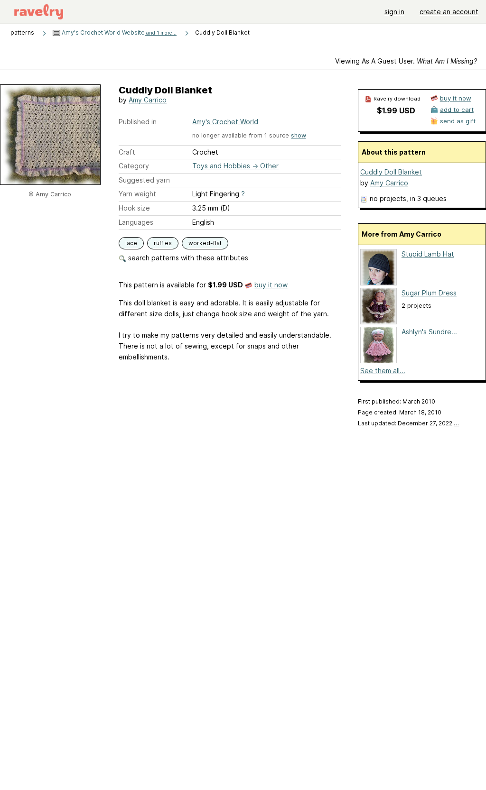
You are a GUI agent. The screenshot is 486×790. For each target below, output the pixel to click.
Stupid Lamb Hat (428, 254)
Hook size (134, 208)
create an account (449, 12)
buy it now (271, 285)
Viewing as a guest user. (406, 61)
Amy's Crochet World (225, 122)
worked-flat (205, 243)
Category (134, 166)
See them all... (382, 371)
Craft (127, 152)
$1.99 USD (396, 110)
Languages (136, 222)
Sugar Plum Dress (429, 293)
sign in (394, 12)
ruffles (163, 243)
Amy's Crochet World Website (118, 32)
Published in (138, 122)
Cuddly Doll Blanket (391, 172)
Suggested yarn (144, 180)
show (298, 135)
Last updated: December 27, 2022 (408, 423)
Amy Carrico (148, 100)
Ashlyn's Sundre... (429, 332)
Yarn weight (137, 194)
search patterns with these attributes (187, 258)
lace (131, 243)
